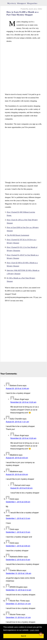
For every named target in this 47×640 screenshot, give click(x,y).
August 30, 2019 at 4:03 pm (17, 457)
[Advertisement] (23, 68)
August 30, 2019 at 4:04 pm (17, 474)
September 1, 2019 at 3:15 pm (18, 532)
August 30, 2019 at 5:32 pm (21, 488)
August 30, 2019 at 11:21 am (17, 421)
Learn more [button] (34, 630)
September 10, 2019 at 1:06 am (18, 573)
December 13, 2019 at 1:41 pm (18, 603)
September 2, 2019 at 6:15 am (18, 559)
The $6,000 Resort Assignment (18, 235)
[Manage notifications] (41, 634)
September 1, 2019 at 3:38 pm (18, 545)
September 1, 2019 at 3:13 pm (18, 518)
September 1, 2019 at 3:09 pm (18, 501)
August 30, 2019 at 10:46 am (17, 388)
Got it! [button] (23, 636)
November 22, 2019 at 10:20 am (23, 402)
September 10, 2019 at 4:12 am (18, 590)
